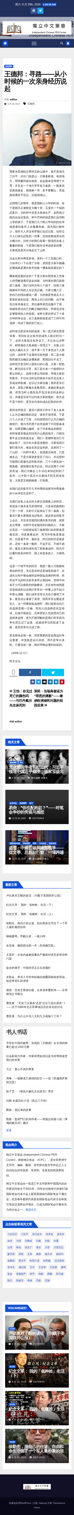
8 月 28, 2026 (19, 1382)
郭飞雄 (59, 1273)
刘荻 (47, 1240)
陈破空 (19, 1280)
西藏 (49, 1273)
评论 (21, 763)
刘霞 (56, 1240)
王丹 (32, 1267)
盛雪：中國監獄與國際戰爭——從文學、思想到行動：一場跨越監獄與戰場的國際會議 (36, 852)
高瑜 (47, 1280)
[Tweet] (53, 672)
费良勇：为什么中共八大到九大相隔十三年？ (34, 1016)
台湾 (9, 1247)
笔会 (9, 1273)
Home (37, 1507)
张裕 (21, 1254)
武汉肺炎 (59, 1260)
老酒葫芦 (21, 1273)
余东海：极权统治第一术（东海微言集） (31, 945)
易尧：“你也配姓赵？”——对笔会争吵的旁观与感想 (36, 810)
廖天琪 (11, 1254)
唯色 (18, 1247)
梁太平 (22, 1260)
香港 (29, 1280)
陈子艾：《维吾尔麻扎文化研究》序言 (30, 1091)
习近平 (24, 1234)
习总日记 (12, 1234)
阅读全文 (30, 1209)
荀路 (41, 1273)
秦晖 (63, 1267)
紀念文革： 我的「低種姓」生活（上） (30, 914)
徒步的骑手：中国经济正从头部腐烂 (28, 967)
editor (13, 99)
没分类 (12, 1329)
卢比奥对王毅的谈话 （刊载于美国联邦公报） (34, 895)
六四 (18, 1240)
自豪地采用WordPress (20, 1503)
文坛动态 (42, 843)
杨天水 (48, 1254)
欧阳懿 (47, 1260)
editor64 (38, 818)
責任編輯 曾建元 (39, 778)
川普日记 (58, 1247)
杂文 (31, 803)
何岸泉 (49, 1234)
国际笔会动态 (15, 843)
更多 (9, 1130)
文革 (29, 1254)
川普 (47, 1247)
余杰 (9, 1240)
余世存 (60, 1234)
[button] (61, 43)
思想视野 (8, 66)
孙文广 (28, 1247)
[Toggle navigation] (34, 43)
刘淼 (38, 1240)
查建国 (11, 1260)
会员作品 (13, 803)
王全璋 (42, 1267)
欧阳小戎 (34, 1260)
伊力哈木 (37, 1234)
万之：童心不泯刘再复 (20, 1069)
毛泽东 (11, 1267)
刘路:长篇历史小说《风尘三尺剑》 (27, 1100)
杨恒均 (59, 1254)
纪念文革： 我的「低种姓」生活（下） (30, 904)
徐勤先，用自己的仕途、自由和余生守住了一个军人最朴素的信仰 (36, 1451)
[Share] (30, 672)
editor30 (39, 1344)
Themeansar (59, 1503)
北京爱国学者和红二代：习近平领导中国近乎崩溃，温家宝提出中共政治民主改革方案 (36, 771)
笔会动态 (52, 843)
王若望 (53, 1267)
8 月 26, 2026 (19, 1457)
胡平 (32, 1273)
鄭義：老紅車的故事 (18, 1109)
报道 (34, 843)
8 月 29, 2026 (19, 1344)
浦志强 (22, 1267)
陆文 (9, 1280)
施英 (38, 1254)
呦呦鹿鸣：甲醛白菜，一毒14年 (26, 936)
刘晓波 (28, 1240)
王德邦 (31, 103)
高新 (38, 1280)
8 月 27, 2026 (19, 1419)
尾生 (38, 1247)
